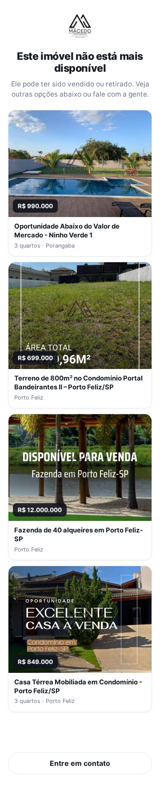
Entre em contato (80, 763)
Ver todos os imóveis (80, 735)
